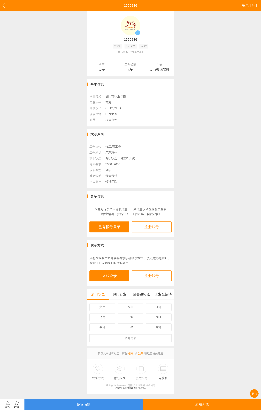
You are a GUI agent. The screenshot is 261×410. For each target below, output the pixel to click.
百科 (135, 388)
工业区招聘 (163, 294)
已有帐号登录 (109, 227)
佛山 (131, 388)
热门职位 (98, 294)
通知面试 (202, 404)
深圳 (124, 388)
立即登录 (109, 276)
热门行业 (119, 294)
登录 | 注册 (250, 5)
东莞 (128, 388)
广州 (120, 388)
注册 (141, 353)
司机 (139, 388)
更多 (130, 338)
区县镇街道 (141, 294)
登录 (131, 353)
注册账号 (151, 227)
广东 (117, 388)
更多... (143, 388)
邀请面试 (83, 404)
